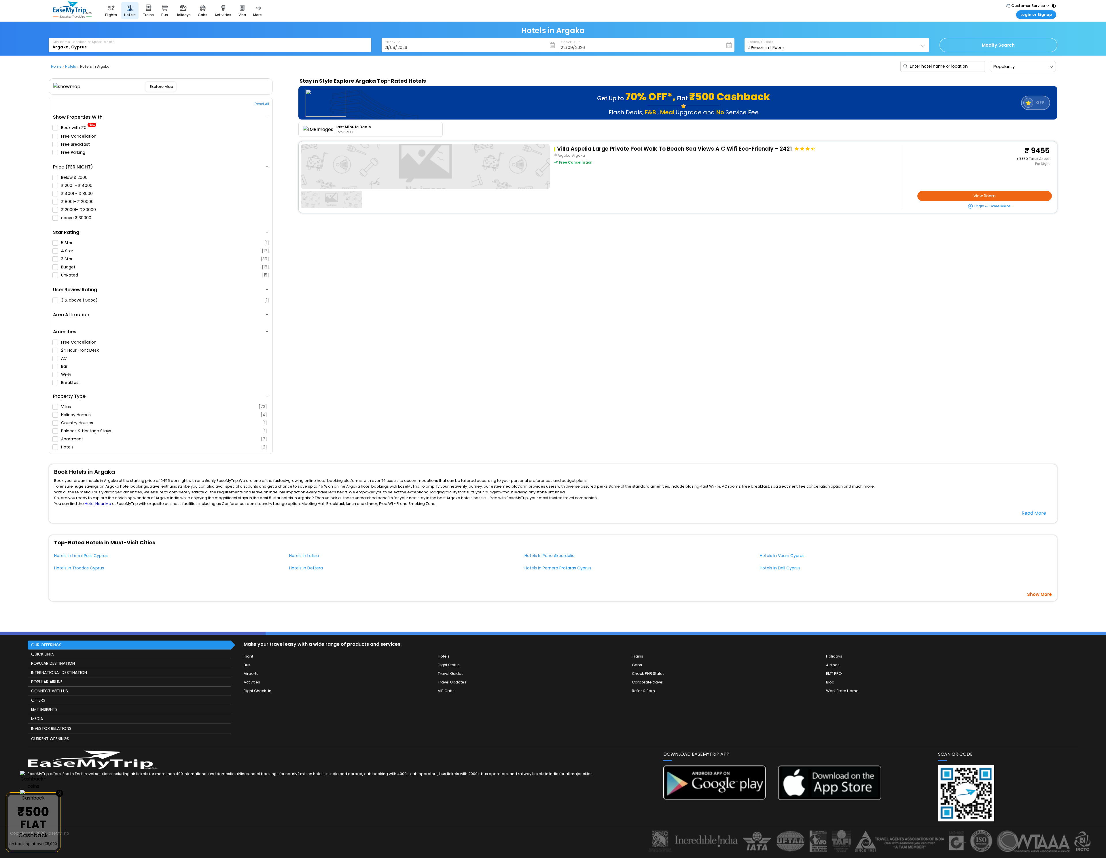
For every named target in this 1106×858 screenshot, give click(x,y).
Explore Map (161, 86)
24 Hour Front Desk (80, 350)
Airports (251, 673)
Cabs (637, 665)
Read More (1034, 513)
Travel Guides (450, 673)
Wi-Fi (66, 374)
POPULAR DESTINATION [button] (53, 663)
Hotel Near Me (98, 503)
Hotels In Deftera (306, 568)
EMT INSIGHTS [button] (44, 709)
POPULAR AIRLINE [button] (47, 682)
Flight (248, 656)
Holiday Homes (164, 414)
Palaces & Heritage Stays (164, 430)
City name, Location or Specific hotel (83, 42)
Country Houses (164, 422)
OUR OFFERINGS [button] (46, 645)
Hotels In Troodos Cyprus (79, 568)
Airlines (833, 665)
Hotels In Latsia (304, 555)
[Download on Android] (715, 798)
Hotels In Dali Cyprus (780, 568)
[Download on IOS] (829, 798)
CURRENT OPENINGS (50, 739)
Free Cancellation (79, 136)
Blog (830, 682)
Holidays (834, 656)
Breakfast (71, 382)
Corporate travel (647, 682)
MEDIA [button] (37, 718)
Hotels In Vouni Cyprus (782, 555)
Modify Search (998, 45)
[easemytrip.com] (72, 16)
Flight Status (449, 665)
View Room (985, 196)
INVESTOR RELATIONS (51, 728)
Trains (637, 656)
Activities (252, 682)
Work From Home (842, 691)
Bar (65, 366)
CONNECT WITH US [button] (49, 691)
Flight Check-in (257, 691)
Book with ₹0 (78, 127)
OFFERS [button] (38, 700)
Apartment (164, 439)
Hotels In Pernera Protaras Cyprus (557, 568)
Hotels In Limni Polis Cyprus (81, 555)
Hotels (164, 447)
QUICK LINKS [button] (42, 654)
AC (64, 358)
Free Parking (73, 152)
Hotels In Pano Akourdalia (549, 555)
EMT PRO (834, 673)
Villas (164, 406)
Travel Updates (452, 682)
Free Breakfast (76, 144)
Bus (247, 665)
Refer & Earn (643, 691)
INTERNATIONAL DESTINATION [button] (59, 672)
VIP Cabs (446, 691)
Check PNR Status (648, 673)
